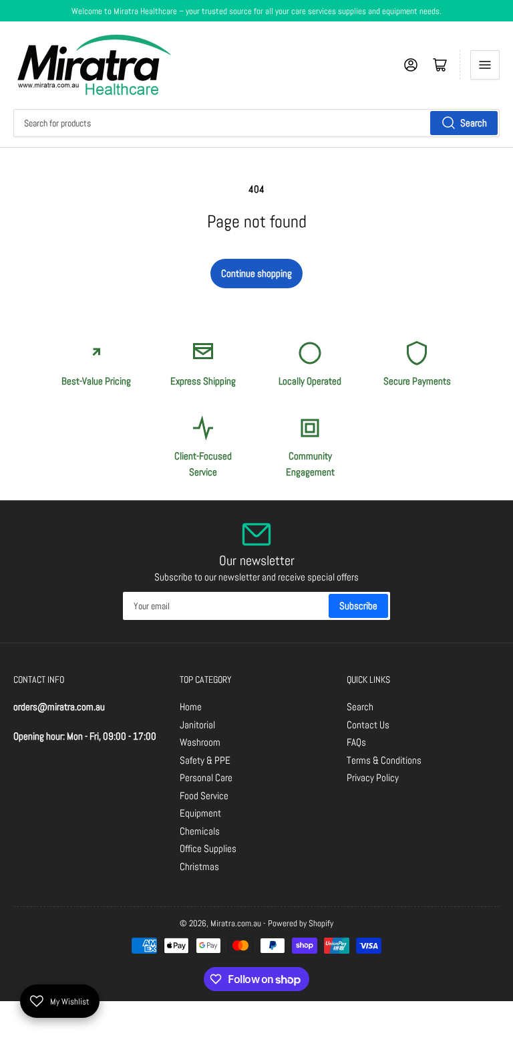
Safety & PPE (205, 760)
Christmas (199, 866)
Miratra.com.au (235, 923)
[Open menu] (485, 65)
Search (473, 122)
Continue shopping (256, 273)
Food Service (204, 795)
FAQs (356, 742)
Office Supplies (208, 848)
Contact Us (368, 724)
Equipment (200, 813)
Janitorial (197, 724)
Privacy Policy (373, 777)
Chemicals (200, 831)
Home (191, 706)
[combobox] (256, 123)
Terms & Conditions (384, 760)
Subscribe (358, 605)
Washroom (200, 742)
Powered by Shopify (300, 923)
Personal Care (206, 777)
